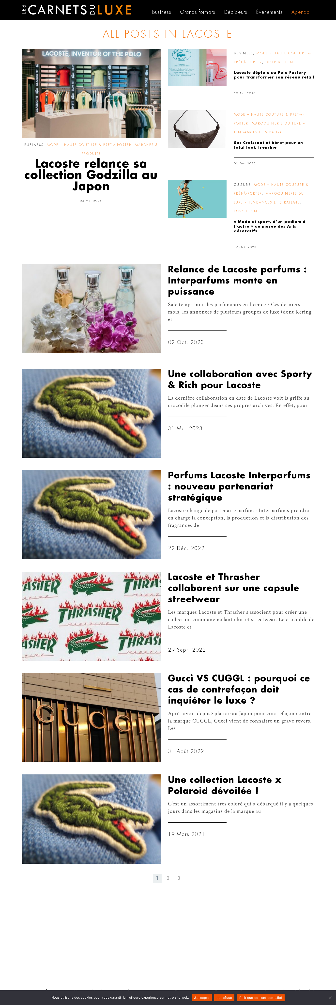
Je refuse (224, 998)
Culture (242, 184)
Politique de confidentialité (260, 998)
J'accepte (201, 998)
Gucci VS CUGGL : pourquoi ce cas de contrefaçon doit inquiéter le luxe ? (239, 689)
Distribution (279, 62)
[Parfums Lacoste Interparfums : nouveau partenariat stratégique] (91, 514)
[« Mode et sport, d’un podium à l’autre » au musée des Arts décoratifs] (197, 199)
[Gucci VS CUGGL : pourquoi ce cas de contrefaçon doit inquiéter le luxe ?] (91, 717)
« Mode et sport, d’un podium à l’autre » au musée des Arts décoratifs (270, 226)
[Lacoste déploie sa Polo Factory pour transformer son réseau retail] (197, 67)
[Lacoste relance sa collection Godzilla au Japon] (91, 93)
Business (34, 144)
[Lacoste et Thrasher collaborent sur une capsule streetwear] (91, 616)
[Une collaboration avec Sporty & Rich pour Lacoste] (91, 413)
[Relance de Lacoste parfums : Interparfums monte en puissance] (91, 308)
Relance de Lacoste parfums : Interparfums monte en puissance (237, 280)
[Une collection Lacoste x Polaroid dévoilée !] (91, 819)
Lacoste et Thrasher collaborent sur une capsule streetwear (233, 588)
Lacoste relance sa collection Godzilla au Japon (91, 175)
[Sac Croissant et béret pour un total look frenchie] (197, 129)
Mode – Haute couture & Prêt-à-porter (89, 144)
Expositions (247, 211)
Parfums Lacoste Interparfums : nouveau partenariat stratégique (239, 486)
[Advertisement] (168, 940)
